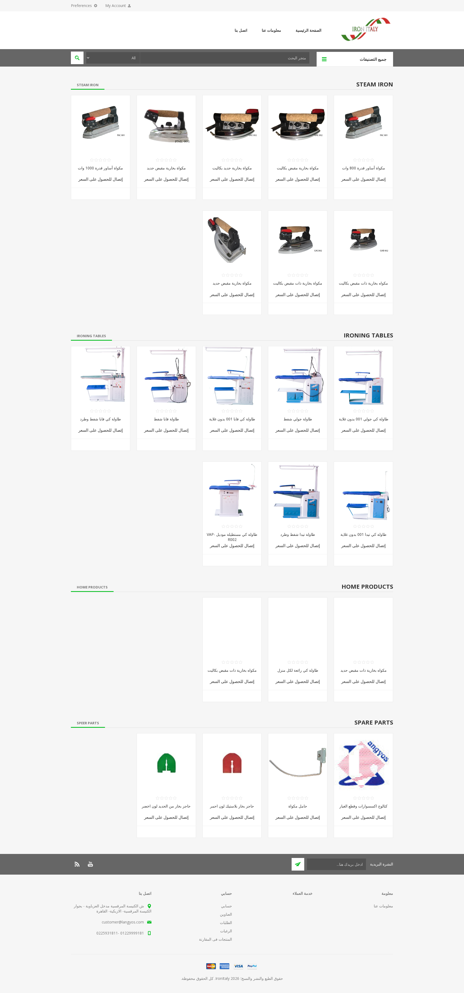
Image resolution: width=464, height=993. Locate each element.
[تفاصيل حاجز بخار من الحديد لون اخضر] (166, 762)
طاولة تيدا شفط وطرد (297, 534)
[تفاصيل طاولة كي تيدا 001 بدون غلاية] (363, 491)
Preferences (81, 5)
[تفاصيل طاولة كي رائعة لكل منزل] (297, 627)
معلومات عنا (271, 30)
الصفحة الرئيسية (308, 30)
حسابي (226, 905)
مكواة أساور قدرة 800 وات (363, 167)
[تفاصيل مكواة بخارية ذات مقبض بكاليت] (297, 240)
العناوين (226, 914)
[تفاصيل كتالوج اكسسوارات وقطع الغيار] (363, 762)
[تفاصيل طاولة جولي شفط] (297, 375)
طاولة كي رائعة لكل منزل (297, 670)
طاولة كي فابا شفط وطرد (100, 418)
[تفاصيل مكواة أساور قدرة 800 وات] (363, 124)
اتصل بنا (241, 30)
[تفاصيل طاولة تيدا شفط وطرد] (297, 491)
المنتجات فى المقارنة (215, 939)
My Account (115, 5)
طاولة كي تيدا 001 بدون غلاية (363, 534)
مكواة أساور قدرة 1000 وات (100, 167)
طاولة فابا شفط (166, 418)
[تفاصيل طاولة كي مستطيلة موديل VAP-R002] (232, 491)
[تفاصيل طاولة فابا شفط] (166, 375)
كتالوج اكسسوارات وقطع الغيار (363, 806)
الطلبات (226, 922)
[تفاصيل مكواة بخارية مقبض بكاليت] (297, 124)
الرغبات (226, 930)
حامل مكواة (297, 806)
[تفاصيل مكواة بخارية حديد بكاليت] (232, 124)
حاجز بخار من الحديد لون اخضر (166, 806)
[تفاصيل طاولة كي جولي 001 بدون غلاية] (363, 375)
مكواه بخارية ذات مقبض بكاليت (363, 283)
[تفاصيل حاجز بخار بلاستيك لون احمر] (232, 762)
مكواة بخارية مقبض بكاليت (298, 167)
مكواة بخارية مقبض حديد (166, 167)
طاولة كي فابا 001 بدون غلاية (232, 418)
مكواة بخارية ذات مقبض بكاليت (297, 283)
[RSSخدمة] (77, 864)
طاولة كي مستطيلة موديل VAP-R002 (232, 537)
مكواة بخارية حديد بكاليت (232, 167)
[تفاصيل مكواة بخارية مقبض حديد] (166, 124)
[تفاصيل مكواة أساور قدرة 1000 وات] (100, 124)
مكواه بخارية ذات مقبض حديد (363, 670)
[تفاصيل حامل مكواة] (297, 762)
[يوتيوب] (90, 864)
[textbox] (224, 58)
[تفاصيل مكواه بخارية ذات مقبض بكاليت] (363, 240)
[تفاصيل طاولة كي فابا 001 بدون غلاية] (232, 375)
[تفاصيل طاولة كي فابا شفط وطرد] (100, 375)
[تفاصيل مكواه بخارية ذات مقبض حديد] (363, 627)
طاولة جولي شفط (298, 418)
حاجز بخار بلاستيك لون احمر (232, 806)
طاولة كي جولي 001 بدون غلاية (363, 418)
